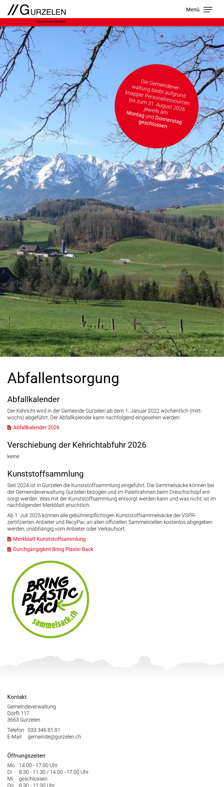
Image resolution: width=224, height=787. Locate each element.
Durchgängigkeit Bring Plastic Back (53, 549)
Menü (199, 9)
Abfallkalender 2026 (36, 427)
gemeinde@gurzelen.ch (54, 737)
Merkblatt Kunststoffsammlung (49, 539)
